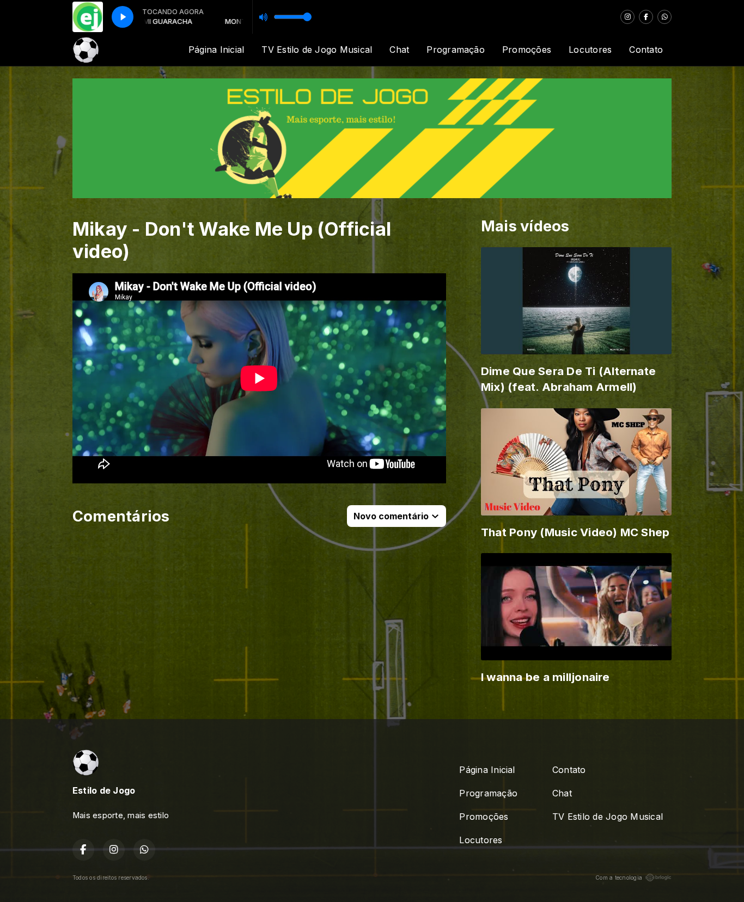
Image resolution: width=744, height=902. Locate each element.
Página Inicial (216, 49)
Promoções (526, 49)
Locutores (590, 49)
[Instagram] (627, 17)
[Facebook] (646, 17)
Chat (399, 49)
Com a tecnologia (618, 877)
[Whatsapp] (664, 17)
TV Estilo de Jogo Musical (316, 49)
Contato (646, 49)
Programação (455, 49)
